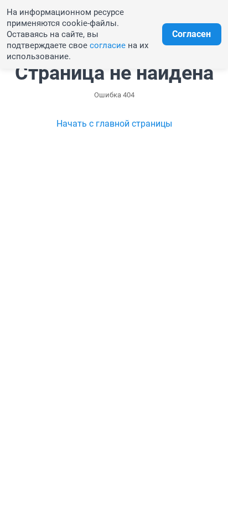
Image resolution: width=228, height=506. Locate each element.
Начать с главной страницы (114, 123)
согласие (108, 45)
